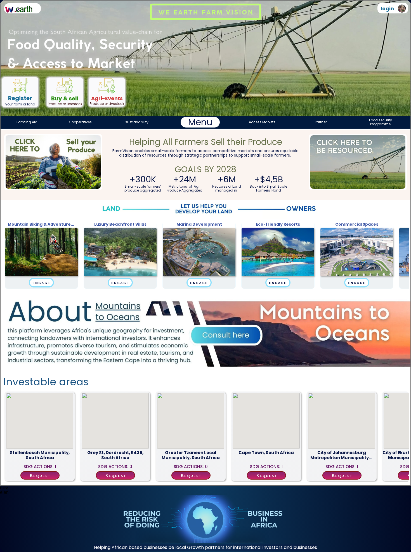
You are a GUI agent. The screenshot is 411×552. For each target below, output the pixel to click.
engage (41, 282)
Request (40, 475)
